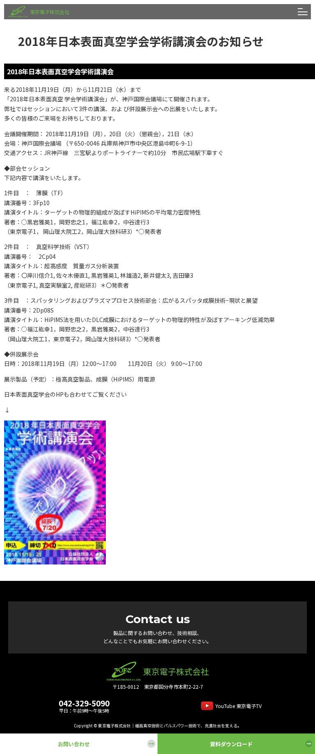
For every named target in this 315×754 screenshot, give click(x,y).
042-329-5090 (84, 702)
